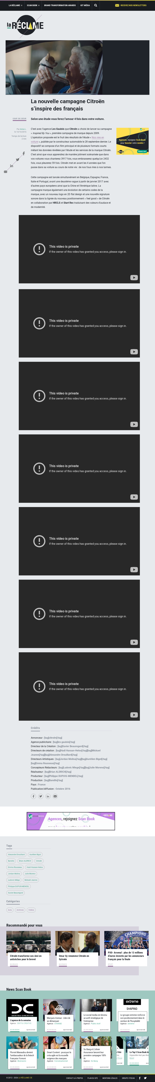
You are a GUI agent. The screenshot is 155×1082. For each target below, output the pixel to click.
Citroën (39, 861)
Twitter (17, 159)
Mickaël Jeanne (31, 880)
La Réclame (25, 26)
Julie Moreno (30, 874)
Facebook (23, 153)
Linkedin (11, 165)
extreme (131, 1024)
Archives (20, 910)
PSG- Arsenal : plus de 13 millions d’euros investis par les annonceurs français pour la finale (126, 956)
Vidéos (31, 910)
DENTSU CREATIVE (24, 1023)
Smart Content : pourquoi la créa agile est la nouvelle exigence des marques (59, 1055)
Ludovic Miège (14, 880)
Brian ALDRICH (25, 861)
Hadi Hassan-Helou (35, 867)
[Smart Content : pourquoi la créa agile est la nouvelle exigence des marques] (59, 1047)
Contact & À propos (74, 1078)
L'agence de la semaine (20, 1020)
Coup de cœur (19, 119)
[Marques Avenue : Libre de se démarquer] (59, 1010)
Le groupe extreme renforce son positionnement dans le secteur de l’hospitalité (132, 1018)
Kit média (85, 5)
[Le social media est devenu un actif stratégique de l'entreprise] (96, 1010)
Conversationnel (61, 1061)
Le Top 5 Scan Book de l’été (132, 1052)
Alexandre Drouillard (16, 854)
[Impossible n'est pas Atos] (131, 1044)
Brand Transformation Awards (60, 5)
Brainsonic (22, 1061)
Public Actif (95, 1024)
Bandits (11, 861)
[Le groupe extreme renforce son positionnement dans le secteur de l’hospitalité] (133, 1010)
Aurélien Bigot (35, 854)
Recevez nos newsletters (134, 5)
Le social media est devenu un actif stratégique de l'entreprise (95, 1018)
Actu (10, 910)
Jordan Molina (14, 874)
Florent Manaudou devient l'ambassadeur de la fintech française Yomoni (22, 1055)
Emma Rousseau (15, 867)
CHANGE (58, 1024)
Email (5, 171)
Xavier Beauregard (15, 893)
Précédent (118, 1048)
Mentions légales (109, 1078)
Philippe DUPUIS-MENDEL (18, 886)
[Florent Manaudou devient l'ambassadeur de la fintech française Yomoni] (22, 1047)
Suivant (147, 1048)
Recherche (96, 5)
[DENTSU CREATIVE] (22, 1010)
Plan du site (92, 1078)
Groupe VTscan (128, 1078)
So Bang (94, 1061)
